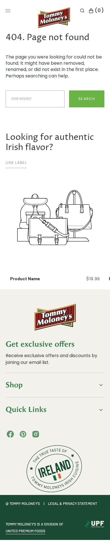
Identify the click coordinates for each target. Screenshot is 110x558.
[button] (82, 11)
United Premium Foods (25, 531)
